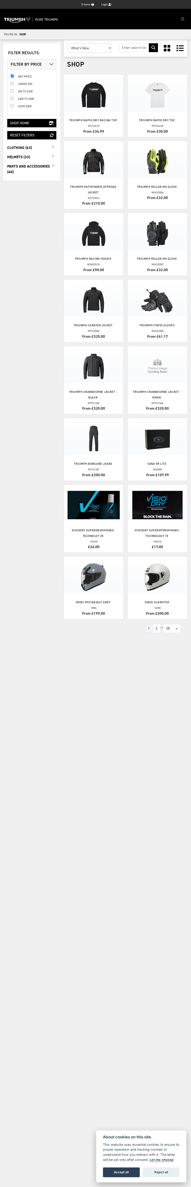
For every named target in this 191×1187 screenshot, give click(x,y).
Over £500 (24, 106)
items (86, 4)
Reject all (161, 1172)
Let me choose (162, 1160)
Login (104, 4)
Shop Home (19, 123)
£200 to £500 (26, 99)
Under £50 (25, 84)
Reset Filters (22, 135)
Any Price (25, 76)
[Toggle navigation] (182, 19)
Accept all (121, 1172)
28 (168, 628)
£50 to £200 (25, 91)
